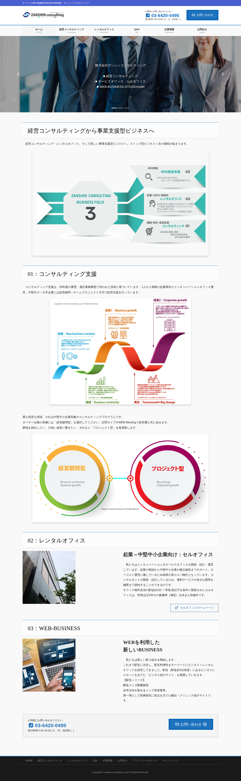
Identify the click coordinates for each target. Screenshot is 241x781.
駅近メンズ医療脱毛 (136, 685)
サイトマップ (169, 760)
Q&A (95, 760)
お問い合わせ (204, 14)
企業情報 (108, 760)
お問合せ (123, 760)
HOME (29, 760)
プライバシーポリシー (145, 760)
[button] (18, 74)
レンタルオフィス (77, 760)
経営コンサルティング (50, 760)
